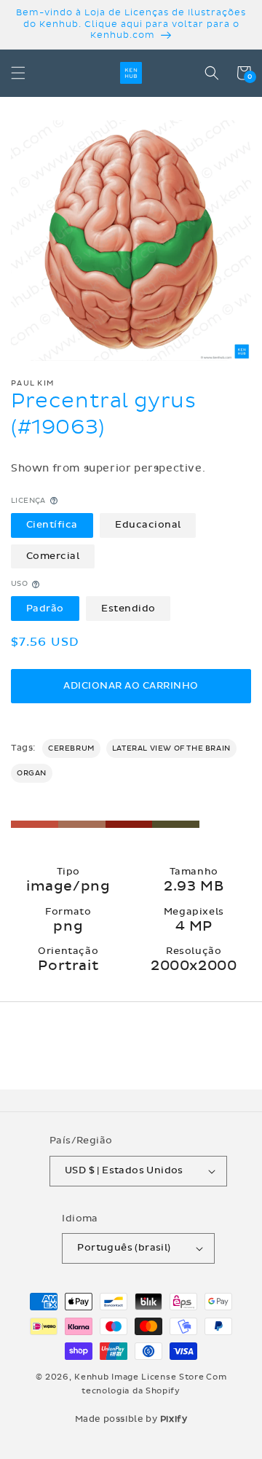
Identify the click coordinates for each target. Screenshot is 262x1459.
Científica (52, 525)
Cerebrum (71, 748)
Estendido (128, 608)
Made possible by (131, 1419)
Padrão (45, 608)
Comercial (53, 556)
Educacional (148, 525)
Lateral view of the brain (171, 748)
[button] (18, 73)
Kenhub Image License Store (139, 1377)
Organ (32, 773)
